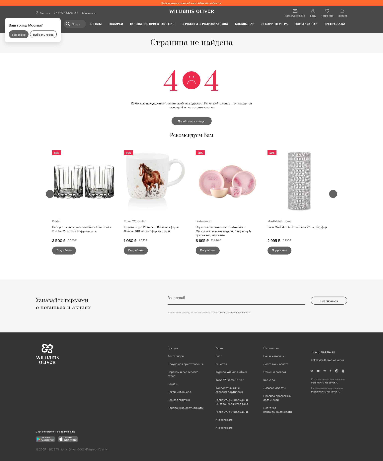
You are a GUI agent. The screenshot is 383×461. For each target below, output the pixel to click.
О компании (271, 347)
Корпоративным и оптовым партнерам (229, 389)
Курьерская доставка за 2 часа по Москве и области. (191, 3)
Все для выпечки (179, 399)
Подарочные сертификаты (185, 407)
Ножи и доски (306, 24)
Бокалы (173, 383)
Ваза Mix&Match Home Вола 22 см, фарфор (297, 227)
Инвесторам (224, 419)
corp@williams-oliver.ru (324, 382)
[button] (50, 194)
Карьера (269, 379)
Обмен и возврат (274, 371)
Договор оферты (274, 387)
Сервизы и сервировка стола (205, 24)
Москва (45, 13)
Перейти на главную (191, 121)
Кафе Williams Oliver (229, 379)
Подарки (116, 24)
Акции (219, 347)
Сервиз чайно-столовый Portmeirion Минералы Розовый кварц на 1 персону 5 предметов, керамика (223, 231)
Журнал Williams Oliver (231, 371)
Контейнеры (176, 355)
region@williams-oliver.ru (325, 391)
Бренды (96, 24)
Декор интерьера (274, 24)
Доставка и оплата (275, 363)
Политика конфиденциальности (277, 409)
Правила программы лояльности (277, 397)
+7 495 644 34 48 (323, 351)
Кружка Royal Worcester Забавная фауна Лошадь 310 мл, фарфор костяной (151, 229)
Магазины (89, 13)
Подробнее (64, 250)
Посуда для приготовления (152, 24)
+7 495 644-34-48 (66, 13)
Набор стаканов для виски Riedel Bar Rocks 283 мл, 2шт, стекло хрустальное (81, 229)
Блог (218, 355)
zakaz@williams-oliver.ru (327, 359)
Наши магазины (273, 355)
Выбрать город (43, 34)
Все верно (19, 34)
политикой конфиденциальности (231, 312)
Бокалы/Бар (244, 24)
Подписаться (329, 300)
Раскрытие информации (231, 411)
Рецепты (221, 363)
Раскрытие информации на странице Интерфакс (231, 401)
